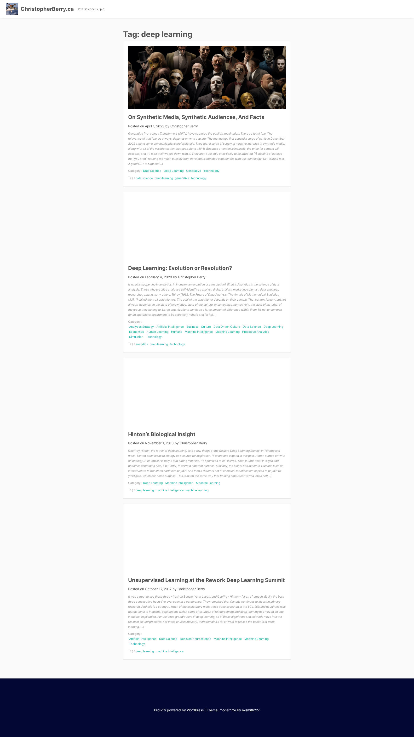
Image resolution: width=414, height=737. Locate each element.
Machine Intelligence (199, 331)
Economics (136, 331)
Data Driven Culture (226, 326)
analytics (142, 344)
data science (144, 178)
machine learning (196, 490)
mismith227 (250, 710)
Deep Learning (174, 170)
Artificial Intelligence (170, 326)
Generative (193, 170)
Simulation (136, 337)
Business (192, 326)
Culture (206, 326)
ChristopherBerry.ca (47, 9)
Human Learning (157, 331)
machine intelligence (170, 490)
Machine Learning (227, 331)
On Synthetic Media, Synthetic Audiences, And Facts (196, 117)
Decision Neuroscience (195, 639)
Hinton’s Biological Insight (162, 434)
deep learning (164, 178)
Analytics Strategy (141, 326)
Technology (211, 170)
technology (198, 178)
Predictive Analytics (255, 331)
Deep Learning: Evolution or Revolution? (180, 268)
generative (182, 178)
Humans (176, 331)
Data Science (152, 170)
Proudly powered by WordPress (179, 710)
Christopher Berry (184, 126)
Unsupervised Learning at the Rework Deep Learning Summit (206, 580)
